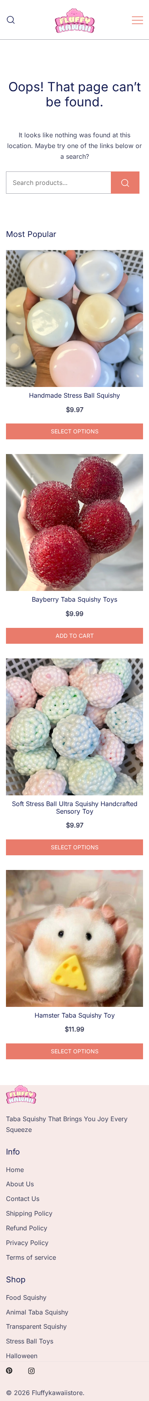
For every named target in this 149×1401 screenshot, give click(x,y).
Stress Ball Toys (29, 1341)
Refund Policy (26, 1228)
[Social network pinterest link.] (9, 1370)
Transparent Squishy (36, 1326)
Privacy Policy (27, 1243)
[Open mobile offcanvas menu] (137, 19)
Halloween (21, 1356)
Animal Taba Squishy (37, 1312)
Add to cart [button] (75, 635)
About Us (20, 1184)
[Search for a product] (11, 19)
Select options (75, 431)
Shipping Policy (29, 1213)
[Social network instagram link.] (31, 1370)
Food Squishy (26, 1297)
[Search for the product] (125, 182)
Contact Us (22, 1199)
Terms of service (31, 1257)
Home (15, 1170)
